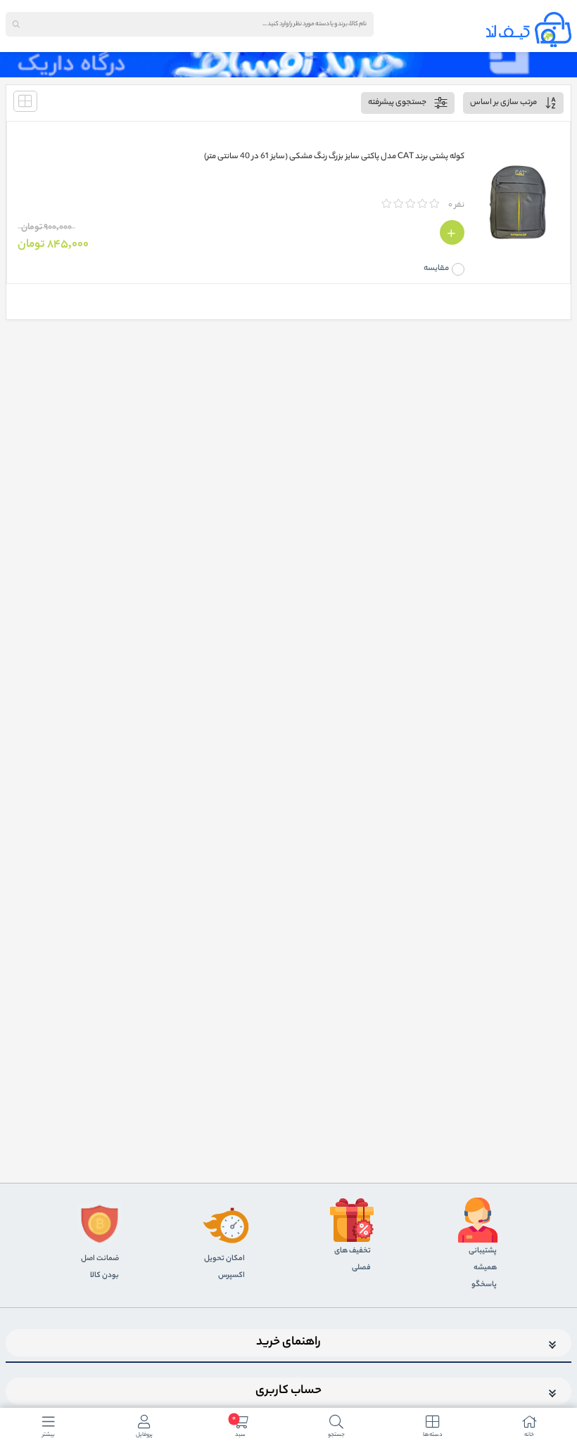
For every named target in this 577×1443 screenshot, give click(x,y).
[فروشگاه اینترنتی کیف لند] (528, 30)
